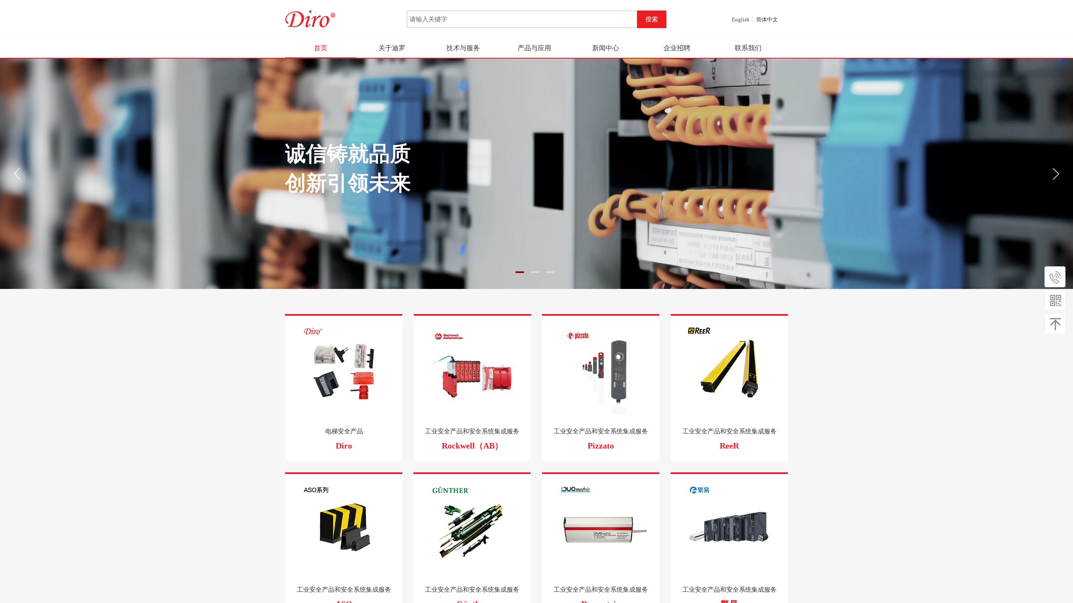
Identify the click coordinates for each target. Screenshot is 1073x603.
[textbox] (522, 19)
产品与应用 (534, 48)
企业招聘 (676, 48)
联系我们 (748, 48)
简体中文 (767, 20)
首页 (320, 48)
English (740, 20)
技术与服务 (463, 48)
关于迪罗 (391, 48)
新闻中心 (605, 48)
